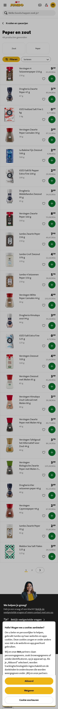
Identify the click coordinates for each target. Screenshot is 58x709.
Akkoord (29, 681)
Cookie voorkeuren (29, 700)
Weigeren (29, 690)
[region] (29, 664)
